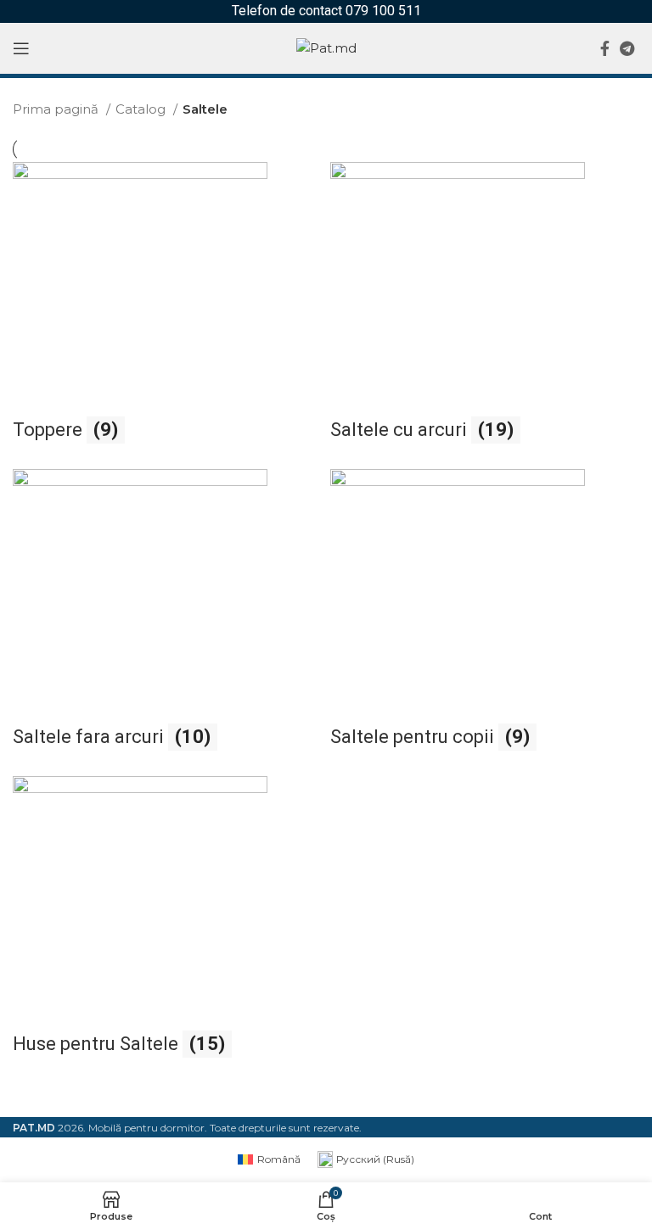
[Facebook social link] (605, 48)
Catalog (142, 109)
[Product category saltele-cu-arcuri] (485, 311)
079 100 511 (383, 11)
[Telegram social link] (627, 48)
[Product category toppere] (167, 311)
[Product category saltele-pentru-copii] (485, 618)
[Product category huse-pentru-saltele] (167, 925)
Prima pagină (57, 109)
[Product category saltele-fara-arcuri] (167, 618)
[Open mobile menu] (21, 48)
